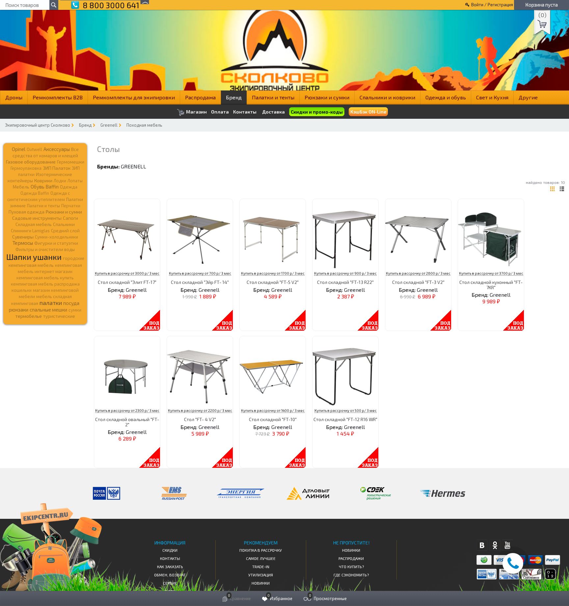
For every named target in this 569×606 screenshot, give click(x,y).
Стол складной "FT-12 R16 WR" (345, 419)
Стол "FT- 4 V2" (200, 419)
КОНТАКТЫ (170, 558)
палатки (51, 302)
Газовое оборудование (31, 161)
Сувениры (23, 237)
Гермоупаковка (26, 168)
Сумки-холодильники (56, 237)
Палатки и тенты (273, 97)
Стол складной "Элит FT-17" (127, 282)
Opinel (18, 149)
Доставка (273, 111)
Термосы (23, 243)
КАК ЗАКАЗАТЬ (170, 566)
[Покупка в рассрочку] (549, 577)
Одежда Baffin (34, 193)
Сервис (170, 583)
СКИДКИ (169, 550)
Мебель (21, 186)
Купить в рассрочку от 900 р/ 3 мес (345, 273)
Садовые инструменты (37, 218)
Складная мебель (33, 224)
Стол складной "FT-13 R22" (345, 282)
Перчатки (70, 205)
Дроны (13, 97)
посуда (71, 303)
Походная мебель (144, 125)
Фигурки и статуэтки (56, 243)
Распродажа (200, 97)
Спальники (64, 224)
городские (73, 258)
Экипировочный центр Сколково (37, 125)
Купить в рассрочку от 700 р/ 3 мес (200, 273)
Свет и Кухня (492, 97)
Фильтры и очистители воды (45, 249)
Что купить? (351, 566)
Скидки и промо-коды (316, 112)
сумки (74, 310)
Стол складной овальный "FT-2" (127, 422)
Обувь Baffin (45, 186)
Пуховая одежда (26, 212)
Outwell (34, 149)
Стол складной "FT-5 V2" (273, 282)
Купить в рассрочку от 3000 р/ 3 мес (127, 273)
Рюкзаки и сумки (327, 97)
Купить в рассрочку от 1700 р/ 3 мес (273, 273)
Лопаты (75, 180)
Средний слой (65, 230)
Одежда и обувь (445, 97)
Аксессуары (56, 149)
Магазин (196, 111)
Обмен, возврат (170, 574)
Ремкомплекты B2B (58, 97)
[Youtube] (507, 545)
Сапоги (70, 218)
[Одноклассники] (495, 545)
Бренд (234, 97)
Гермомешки (70, 161)
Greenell (109, 125)
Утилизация (260, 574)
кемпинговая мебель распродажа (45, 284)
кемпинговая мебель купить (45, 277)
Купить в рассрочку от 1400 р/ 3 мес (273, 410)
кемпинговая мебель (31, 265)
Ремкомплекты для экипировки (134, 97)
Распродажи (351, 558)
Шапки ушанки (34, 257)
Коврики (43, 180)
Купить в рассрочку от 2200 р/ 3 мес (200, 410)
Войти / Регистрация (492, 4)
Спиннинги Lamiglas (30, 230)
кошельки (22, 290)
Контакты (245, 112)
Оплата (220, 112)
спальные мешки (48, 310)
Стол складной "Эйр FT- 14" (200, 282)
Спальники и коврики (387, 97)
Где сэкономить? (351, 574)
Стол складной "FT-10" (273, 419)
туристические (59, 316)
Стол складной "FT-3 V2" (418, 282)
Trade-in (260, 566)
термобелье (28, 316)
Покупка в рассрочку (260, 550)
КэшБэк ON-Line (368, 111)
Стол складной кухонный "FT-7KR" (491, 284)
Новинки (261, 583)
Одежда (68, 186)
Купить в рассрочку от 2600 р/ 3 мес (418, 273)
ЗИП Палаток (56, 168)
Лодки (60, 180)
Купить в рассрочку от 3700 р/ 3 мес (491, 273)
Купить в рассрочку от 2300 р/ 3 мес (127, 410)
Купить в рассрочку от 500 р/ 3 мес (345, 410)
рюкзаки (18, 310)
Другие (528, 97)
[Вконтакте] (482, 545)
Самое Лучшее (261, 558)
